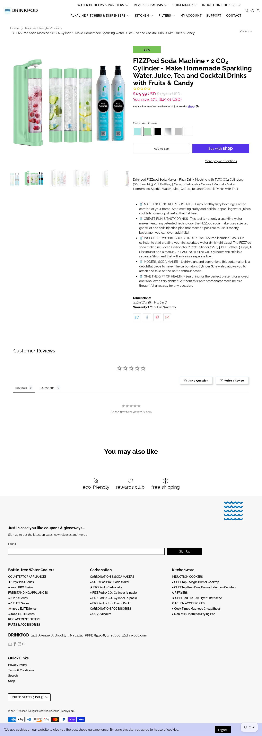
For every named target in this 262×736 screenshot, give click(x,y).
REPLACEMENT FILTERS (24, 619)
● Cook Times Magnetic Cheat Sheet (196, 608)
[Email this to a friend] (167, 317)
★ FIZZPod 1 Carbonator (106, 587)
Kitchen (142, 15)
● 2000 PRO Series (20, 587)
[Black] (158, 131)
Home (14, 28)
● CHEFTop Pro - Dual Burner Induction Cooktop (204, 587)
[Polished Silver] (168, 131)
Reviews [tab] (21, 388)
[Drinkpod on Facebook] (15, 645)
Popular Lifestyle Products (43, 28)
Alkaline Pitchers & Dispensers (98, 15)
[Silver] (178, 131)
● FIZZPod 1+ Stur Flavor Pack (110, 603)
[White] (188, 131)
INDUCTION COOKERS (187, 576)
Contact (234, 15)
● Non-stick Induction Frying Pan (193, 614)
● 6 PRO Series (18, 598)
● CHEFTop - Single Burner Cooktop (195, 582)
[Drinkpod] (21, 10)
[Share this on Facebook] (147, 317)
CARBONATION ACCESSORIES (110, 608)
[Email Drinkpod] (10, 645)
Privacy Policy (17, 665)
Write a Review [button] (234, 380)
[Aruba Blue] (137, 131)
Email (12, 544)
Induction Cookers (219, 5)
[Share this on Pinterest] (157, 317)
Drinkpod (22, 711)
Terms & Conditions (21, 670)
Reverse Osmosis (148, 5)
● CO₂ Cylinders (100, 614)
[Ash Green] (147, 131)
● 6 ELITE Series (18, 603)
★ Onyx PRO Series (21, 582)
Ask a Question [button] (198, 380)
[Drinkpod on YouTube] (24, 645)
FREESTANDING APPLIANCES (28, 592)
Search (13, 675)
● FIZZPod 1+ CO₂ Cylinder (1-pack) (113, 592)
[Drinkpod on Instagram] (19, 645)
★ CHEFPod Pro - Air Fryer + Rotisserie (197, 598)
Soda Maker (183, 5)
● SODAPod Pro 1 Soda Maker (109, 582)
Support (213, 15)
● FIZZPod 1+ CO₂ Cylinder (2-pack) (113, 598)
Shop (11, 681)
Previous (246, 31)
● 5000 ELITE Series (21, 614)
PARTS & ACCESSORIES (24, 624)
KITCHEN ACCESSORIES (188, 603)
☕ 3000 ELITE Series (22, 608)
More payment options (221, 161)
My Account (191, 15)
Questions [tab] (47, 388)
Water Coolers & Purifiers (100, 5)
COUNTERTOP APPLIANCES (27, 576)
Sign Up (184, 551)
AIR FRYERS (180, 592)
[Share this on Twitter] (137, 317)
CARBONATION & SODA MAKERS (112, 576)
